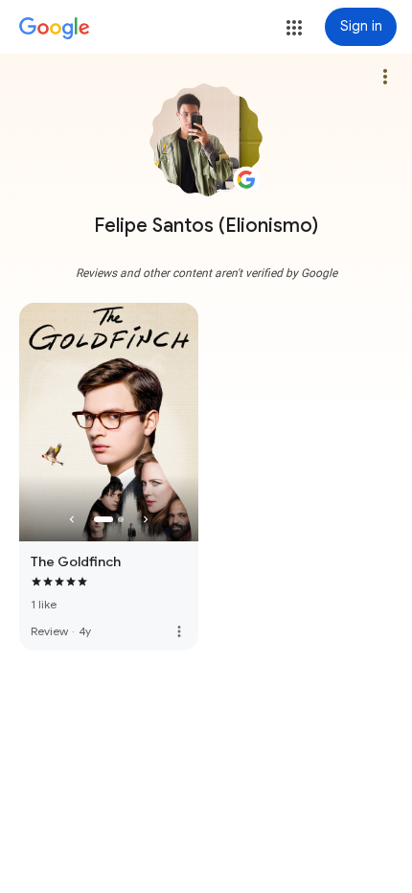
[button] (294, 28)
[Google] (54, 28)
